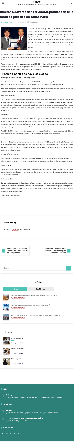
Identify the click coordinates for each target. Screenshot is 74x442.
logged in (15, 229)
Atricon (37, 1)
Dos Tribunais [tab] (40, 289)
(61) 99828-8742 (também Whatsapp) (20, 421)
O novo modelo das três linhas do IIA (18, 338)
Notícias (22, 22)
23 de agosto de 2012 (7, 22)
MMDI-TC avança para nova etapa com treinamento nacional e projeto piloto (35, 315)
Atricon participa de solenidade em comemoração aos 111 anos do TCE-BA (34, 295)
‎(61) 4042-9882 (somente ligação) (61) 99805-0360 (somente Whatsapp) (32, 413)
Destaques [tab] (15, 289)
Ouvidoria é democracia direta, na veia (18, 348)
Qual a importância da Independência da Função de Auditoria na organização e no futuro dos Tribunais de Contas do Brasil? (18, 359)
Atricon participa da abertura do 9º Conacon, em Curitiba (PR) (30, 305)
